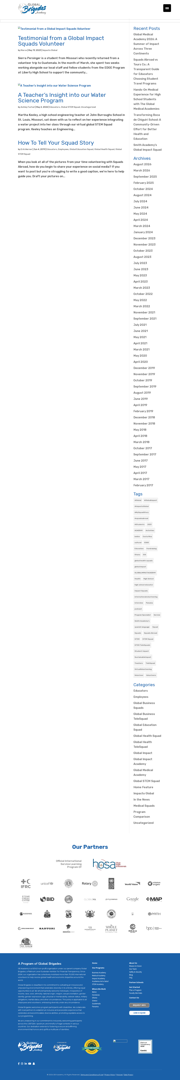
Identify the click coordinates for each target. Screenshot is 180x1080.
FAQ (130, 977)
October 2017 (142, 448)
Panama (149, 603)
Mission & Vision (135, 966)
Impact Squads (141, 591)
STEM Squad (147, 639)
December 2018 (144, 417)
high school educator (144, 585)
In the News (141, 799)
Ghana (137, 555)
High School (148, 579)
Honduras (96, 995)
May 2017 (139, 466)
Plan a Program (135, 990)
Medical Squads (144, 805)
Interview (139, 603)
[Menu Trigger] (167, 8)
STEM (137, 639)
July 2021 (140, 324)
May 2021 (139, 337)
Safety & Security (135, 972)
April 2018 (140, 436)
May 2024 (140, 213)
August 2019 (142, 392)
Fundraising (152, 549)
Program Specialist (143, 615)
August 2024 (142, 195)
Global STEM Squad (70, 107)
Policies (119, 1075)
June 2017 (140, 460)
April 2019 (140, 405)
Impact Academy (98, 978)
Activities (150, 530)
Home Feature (143, 787)
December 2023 (144, 238)
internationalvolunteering (146, 597)
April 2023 (140, 281)
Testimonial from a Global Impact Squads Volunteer (61, 41)
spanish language (142, 627)
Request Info (139, 1005)
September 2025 (145, 176)
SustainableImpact (143, 657)
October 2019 (142, 380)
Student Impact (142, 651)
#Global (138, 500)
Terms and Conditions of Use (91, 1075)
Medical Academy (98, 975)
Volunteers (151, 675)
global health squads (144, 561)
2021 (149, 524)
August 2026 (142, 164)
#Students (139, 524)
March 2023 (141, 287)
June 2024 (140, 207)
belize (137, 536)
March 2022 (141, 306)
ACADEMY (139, 530)
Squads (138, 633)
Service (157, 615)
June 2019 (140, 399)
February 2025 (143, 182)
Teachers (139, 663)
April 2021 (140, 343)
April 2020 (140, 362)
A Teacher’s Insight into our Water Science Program (62, 98)
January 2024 (143, 232)
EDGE (146, 543)
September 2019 (144, 386)
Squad (155, 627)
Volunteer (139, 675)
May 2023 (140, 275)
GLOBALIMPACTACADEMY (145, 573)
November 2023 (144, 244)
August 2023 (142, 257)
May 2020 (140, 355)
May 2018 (139, 429)
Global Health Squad (104, 149)
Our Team (133, 969)
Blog (131, 975)
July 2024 (140, 201)
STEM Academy (98, 984)
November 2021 (144, 312)
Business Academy (99, 972)
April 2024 (140, 220)
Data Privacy (128, 1075)
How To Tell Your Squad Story (56, 142)
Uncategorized (88, 107)
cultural (138, 543)
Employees (63, 149)
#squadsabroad (141, 518)
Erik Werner (26, 149)
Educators (55, 107)
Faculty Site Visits (135, 993)
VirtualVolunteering (143, 669)
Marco (24, 50)
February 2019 (143, 411)
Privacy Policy (109, 1075)
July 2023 (140, 263)
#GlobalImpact (150, 500)
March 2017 (141, 479)
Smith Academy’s (142, 621)
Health (137, 579)
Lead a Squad (139, 1013)
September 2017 (144, 454)
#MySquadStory (142, 512)
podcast (138, 609)
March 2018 (141, 442)
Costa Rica (147, 536)
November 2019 (144, 374)
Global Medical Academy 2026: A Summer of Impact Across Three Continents (146, 44)
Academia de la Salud (100, 981)
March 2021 (141, 349)
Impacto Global (49, 50)
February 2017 (143, 485)
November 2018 (144, 423)
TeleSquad (150, 663)
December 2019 (144, 368)
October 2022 (143, 294)
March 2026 (141, 170)
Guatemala (96, 1003)
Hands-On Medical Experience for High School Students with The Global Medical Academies (147, 99)
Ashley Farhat (28, 107)
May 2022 (140, 300)
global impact (140, 567)
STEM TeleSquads (142, 645)
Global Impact (142, 753)
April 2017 (140, 473)
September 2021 (144, 318)
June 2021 (140, 331)
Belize (94, 992)
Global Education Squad (81, 149)
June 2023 (140, 269)
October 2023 (143, 250)
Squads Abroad (150, 633)
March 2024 (141, 226)
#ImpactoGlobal (141, 506)
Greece (94, 1000)
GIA (144, 555)
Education (139, 549)
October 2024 (143, 189)
